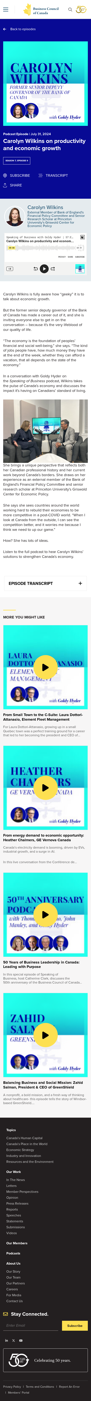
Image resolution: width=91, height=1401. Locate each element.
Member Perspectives (22, 1191)
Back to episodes (23, 29)
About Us (13, 1263)
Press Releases (17, 1203)
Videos (11, 1233)
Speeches (13, 1215)
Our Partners (15, 1283)
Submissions (15, 1227)
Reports (12, 1209)
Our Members (17, 1243)
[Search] (70, 10)
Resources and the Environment (30, 1161)
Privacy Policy (12, 1387)
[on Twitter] (13, 1340)
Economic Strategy (20, 1149)
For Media (13, 1295)
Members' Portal (18, 1392)
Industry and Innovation (23, 1155)
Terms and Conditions (40, 1387)
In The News (15, 1179)
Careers (12, 1289)
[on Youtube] (21, 1340)
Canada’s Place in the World (26, 1143)
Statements (14, 1221)
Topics (11, 1130)
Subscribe (75, 1325)
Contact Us (14, 1301)
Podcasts (13, 1253)
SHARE (16, 185)
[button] (5, 9)
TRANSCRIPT (57, 175)
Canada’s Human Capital (24, 1138)
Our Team (13, 1277)
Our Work (13, 1171)
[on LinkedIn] (6, 1340)
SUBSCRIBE (20, 175)
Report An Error (69, 1387)
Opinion (12, 1197)
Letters (11, 1185)
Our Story (13, 1271)
